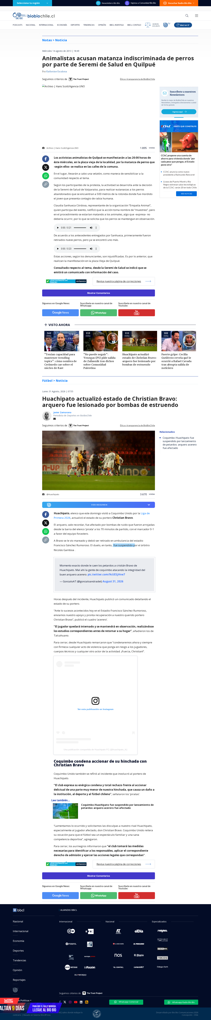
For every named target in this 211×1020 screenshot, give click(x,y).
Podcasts (17, 25)
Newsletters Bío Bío (111, 3)
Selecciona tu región (28, 3)
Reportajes (19, 977)
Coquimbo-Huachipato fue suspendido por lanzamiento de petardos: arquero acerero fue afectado (117, 804)
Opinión (102, 25)
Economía (62, 25)
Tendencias (88, 25)
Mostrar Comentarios (98, 293)
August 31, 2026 (113, 579)
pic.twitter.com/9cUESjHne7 (106, 572)
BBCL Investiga (117, 25)
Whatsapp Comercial (128, 999)
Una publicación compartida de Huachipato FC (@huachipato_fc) (95, 747)
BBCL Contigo (134, 25)
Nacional (30, 25)
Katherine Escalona (56, 72)
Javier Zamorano (62, 412)
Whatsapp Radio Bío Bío (183, 999)
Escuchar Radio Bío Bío (180, 3)
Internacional (46, 25)
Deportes (75, 25)
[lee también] (66, 808)
